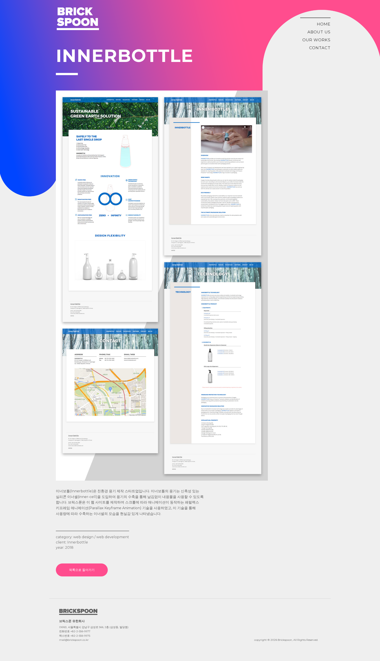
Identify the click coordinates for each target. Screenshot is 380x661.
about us (319, 32)
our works (316, 40)
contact (320, 47)
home (324, 24)
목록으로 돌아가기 (82, 570)
